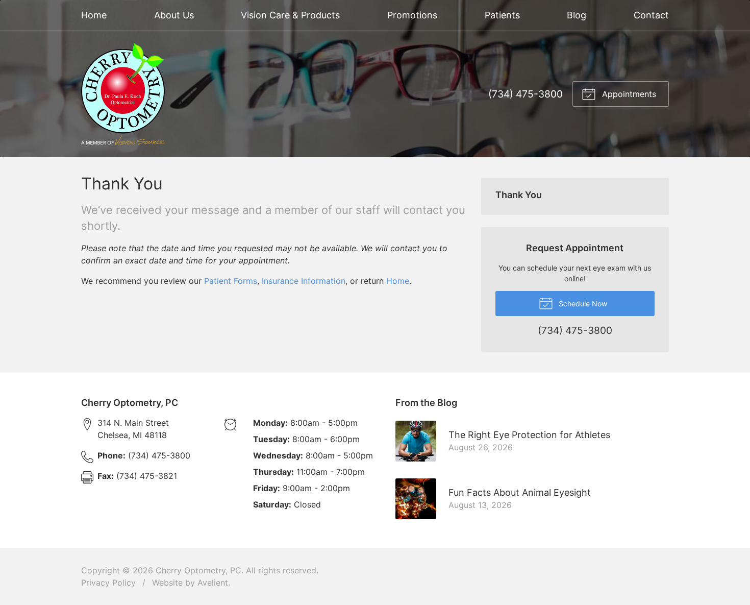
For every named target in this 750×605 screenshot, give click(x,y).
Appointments (627, 94)
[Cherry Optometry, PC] (123, 94)
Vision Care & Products (290, 15)
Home (94, 15)
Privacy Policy (108, 582)
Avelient (212, 582)
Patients (502, 15)
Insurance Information (303, 281)
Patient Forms (230, 281)
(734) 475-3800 (525, 94)
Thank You (518, 194)
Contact (651, 15)
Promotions (412, 15)
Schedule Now (582, 303)
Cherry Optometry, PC (198, 570)
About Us (174, 15)
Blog (576, 15)
